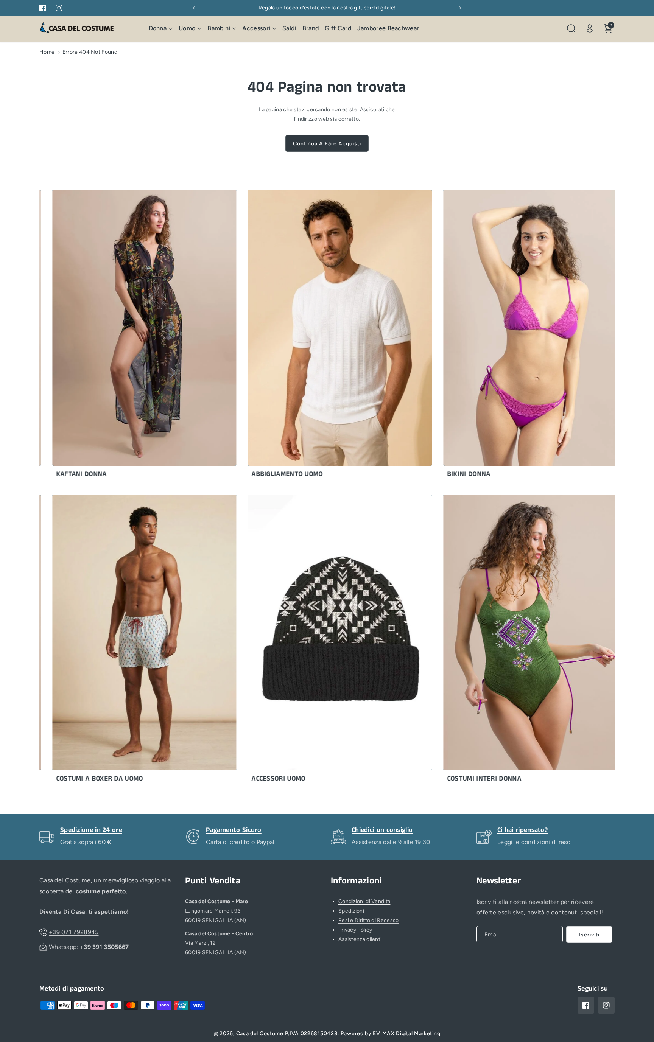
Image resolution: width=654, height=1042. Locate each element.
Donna (158, 28)
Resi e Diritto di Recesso (368, 920)
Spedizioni (351, 911)
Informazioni (356, 881)
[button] (161, 29)
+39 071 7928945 (74, 932)
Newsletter (498, 881)
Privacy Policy (355, 930)
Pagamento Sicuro (234, 830)
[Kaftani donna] (112, 336)
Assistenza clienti (360, 939)
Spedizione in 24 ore (91, 830)
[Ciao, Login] (589, 28)
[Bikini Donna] (503, 336)
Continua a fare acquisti (327, 143)
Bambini (218, 28)
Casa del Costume (259, 1033)
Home (46, 52)
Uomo (187, 28)
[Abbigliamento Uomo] (307, 336)
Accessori (256, 28)
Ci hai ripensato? (522, 830)
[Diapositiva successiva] (459, 8)
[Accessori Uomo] (307, 641)
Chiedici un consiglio (382, 830)
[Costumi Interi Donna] (503, 641)
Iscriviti (589, 935)
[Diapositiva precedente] (194, 8)
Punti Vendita (212, 881)
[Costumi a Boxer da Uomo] (112, 641)
